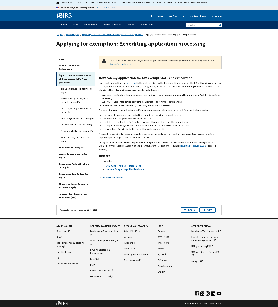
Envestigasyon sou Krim (136, 254)
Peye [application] (75, 24)
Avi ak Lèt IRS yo (132, 231)
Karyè (59, 237)
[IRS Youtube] (219, 293)
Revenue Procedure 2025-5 (193, 145)
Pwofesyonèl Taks (198, 16)
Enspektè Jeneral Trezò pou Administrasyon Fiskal (205, 238)
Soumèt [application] (63, 24)
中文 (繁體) (163, 242)
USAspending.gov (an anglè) (205, 252)
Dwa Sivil (94, 259)
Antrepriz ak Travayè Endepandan (69, 67)
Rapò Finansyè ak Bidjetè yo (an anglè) (70, 244)
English (161, 271)
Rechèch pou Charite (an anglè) (76, 124)
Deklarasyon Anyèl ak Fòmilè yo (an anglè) (76, 110)
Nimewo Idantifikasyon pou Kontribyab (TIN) (73, 195)
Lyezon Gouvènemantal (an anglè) (73, 155)
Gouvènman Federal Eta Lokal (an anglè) (74, 165)
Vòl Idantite (130, 237)
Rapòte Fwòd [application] (146, 24)
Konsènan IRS (63, 231)
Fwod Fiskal (130, 248)
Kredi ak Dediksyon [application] (112, 24)
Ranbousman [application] (90, 24)
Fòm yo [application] (130, 24)
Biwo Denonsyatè (132, 260)
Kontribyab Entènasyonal (72, 147)
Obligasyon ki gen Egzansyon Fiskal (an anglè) (74, 185)
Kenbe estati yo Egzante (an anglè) (75, 139)
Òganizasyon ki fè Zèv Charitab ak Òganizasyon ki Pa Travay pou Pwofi (112, 34)
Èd (151, 16)
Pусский (162, 254)
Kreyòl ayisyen (175, 16)
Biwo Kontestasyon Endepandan (100, 251)
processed (132, 83)
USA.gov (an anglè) (200, 246)
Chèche (220, 25)
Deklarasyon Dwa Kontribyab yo (104, 233)
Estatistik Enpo (64, 252)
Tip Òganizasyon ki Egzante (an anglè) (76, 90)
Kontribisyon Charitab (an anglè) (77, 118)
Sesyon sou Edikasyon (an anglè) (77, 131)
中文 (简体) (163, 237)
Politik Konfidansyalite (195, 303)
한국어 (161, 248)
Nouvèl (160, 16)
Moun (61, 59)
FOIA (92, 264)
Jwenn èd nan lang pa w (121, 64)
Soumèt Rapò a (72, 34)
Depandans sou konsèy (101, 276)
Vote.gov (195, 261)
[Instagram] (208, 293)
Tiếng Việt (163, 260)
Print (209, 210)
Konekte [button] (215, 16)
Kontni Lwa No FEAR (100, 270)
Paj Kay (60, 34)
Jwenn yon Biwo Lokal (67, 263)
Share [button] (191, 210)
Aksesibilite (216, 303)
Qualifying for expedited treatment (123, 165)
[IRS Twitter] (202, 293)
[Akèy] (64, 14)
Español (162, 231)
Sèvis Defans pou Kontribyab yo (104, 242)
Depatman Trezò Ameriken (204, 231)
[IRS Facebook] (197, 293)
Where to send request (113, 177)
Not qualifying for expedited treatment (125, 169)
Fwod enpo (129, 242)
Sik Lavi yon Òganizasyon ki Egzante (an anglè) (74, 100)
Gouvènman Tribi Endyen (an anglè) (73, 175)
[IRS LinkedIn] (213, 293)
